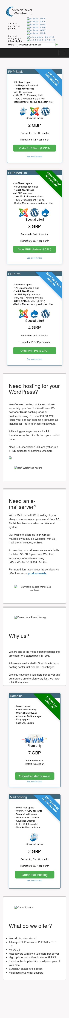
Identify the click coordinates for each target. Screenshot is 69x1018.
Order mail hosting (35, 874)
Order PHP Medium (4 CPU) (34, 249)
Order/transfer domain (34, 776)
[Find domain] (57, 44)
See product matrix (34, 156)
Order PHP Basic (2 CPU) (34, 148)
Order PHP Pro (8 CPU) (34, 350)
